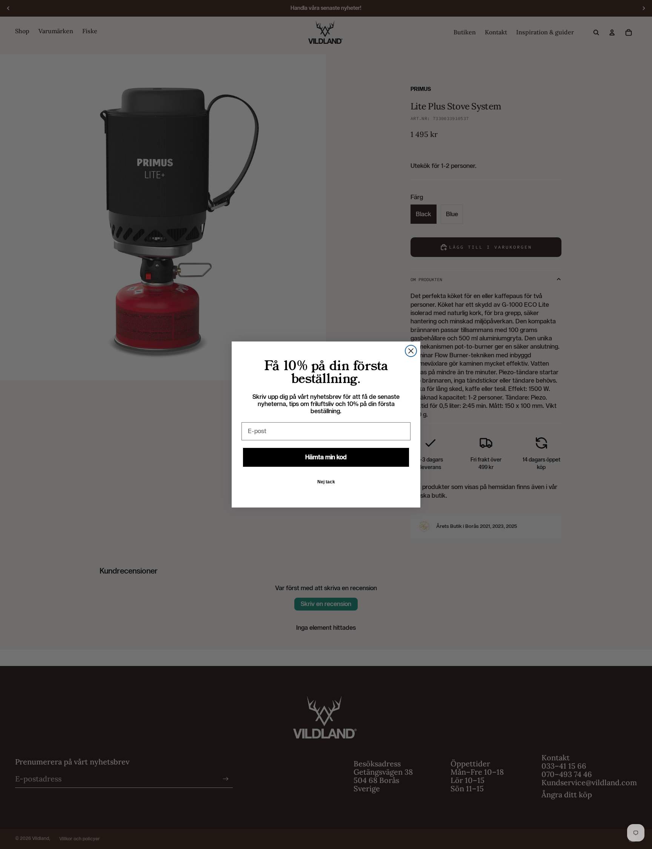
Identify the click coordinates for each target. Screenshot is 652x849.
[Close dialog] (411, 351)
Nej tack (326, 481)
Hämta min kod (326, 457)
